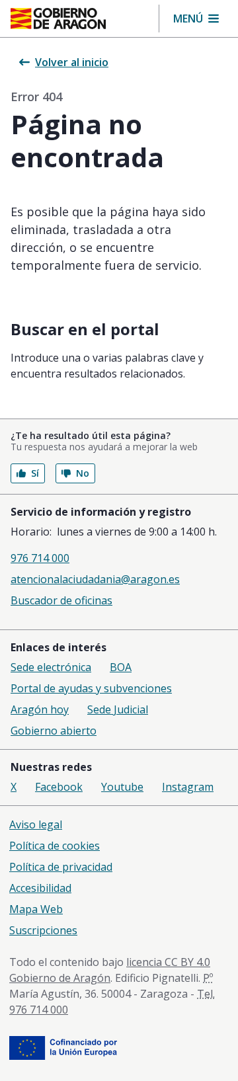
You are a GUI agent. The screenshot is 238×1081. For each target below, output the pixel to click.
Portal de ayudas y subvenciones (91, 688)
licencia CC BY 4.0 (168, 962)
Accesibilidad (40, 888)
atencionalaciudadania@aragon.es (95, 579)
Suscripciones (43, 930)
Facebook (59, 787)
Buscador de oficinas (61, 600)
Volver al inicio (71, 62)
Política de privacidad (60, 867)
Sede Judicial (117, 709)
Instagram (188, 787)
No (82, 473)
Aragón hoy (40, 709)
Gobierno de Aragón (59, 978)
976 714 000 (40, 558)
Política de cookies (54, 845)
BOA (121, 667)
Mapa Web (36, 909)
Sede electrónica (51, 667)
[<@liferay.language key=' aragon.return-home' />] (58, 18)
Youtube (122, 787)
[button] (196, 18)
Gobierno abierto (54, 730)
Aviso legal (35, 824)
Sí (35, 473)
